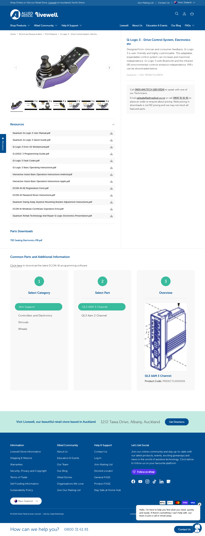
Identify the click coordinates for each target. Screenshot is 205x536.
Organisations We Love (70, 483)
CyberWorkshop (57, 514)
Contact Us (164, 2)
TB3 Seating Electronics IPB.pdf (26, 240)
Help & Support (70, 25)
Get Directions (176, 421)
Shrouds (23, 322)
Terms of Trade (18, 477)
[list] (62, 67)
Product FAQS (102, 483)
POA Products (51, 34)
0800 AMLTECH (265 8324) (149, 89)
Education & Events (156, 25)
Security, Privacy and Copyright (28, 470)
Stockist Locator (103, 470)
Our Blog (176, 25)
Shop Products (18, 25)
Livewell (52, 2)
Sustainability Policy (21, 490)
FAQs (188, 25)
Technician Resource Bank (30, 34)
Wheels (22, 329)
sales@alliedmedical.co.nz (151, 97)
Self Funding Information (24, 483)
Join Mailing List (146, 2)
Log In (97, 458)
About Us (137, 25)
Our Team (62, 464)
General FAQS (102, 477)
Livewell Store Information (25, 451)
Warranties (16, 464)
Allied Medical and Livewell (29, 514)
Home (13, 34)
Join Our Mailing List (69, 490)
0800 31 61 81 (180, 97)
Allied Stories (64, 477)
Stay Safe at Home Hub (107, 490)
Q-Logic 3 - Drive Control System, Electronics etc (79, 34)
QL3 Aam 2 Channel (94, 315)
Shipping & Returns (21, 458)
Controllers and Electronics (35, 315)
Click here (16, 265)
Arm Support (27, 306)
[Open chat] (197, 528)
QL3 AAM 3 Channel (94, 306)
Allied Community (44, 25)
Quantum (131, 75)
